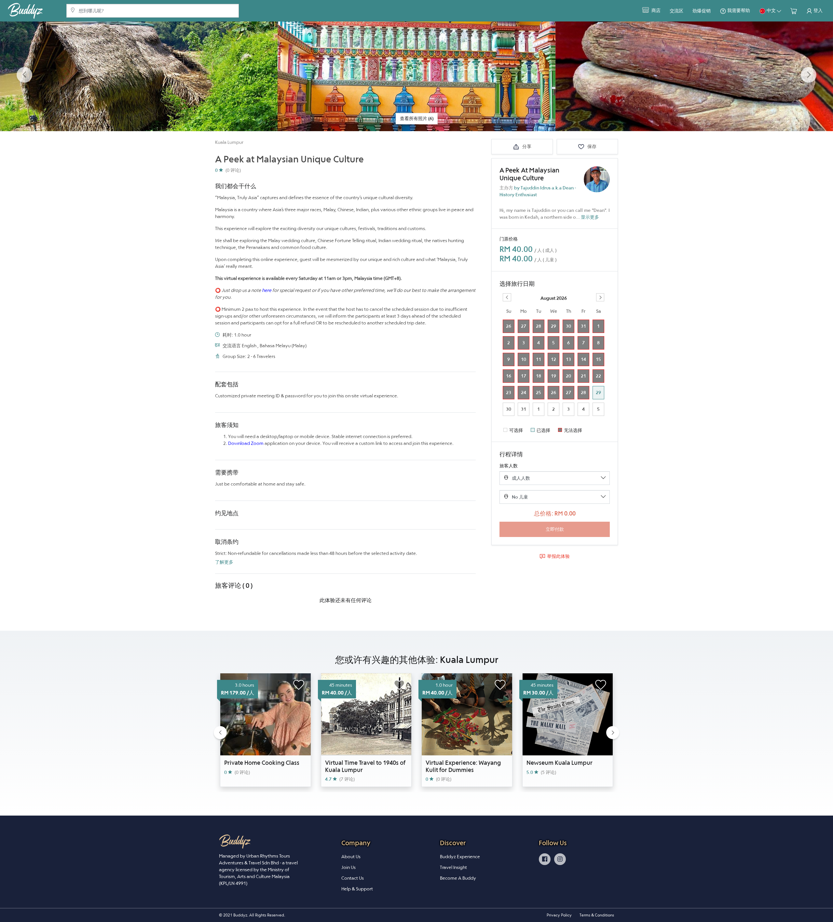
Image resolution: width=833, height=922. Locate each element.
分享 (526, 146)
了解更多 (224, 562)
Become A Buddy (458, 878)
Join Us (348, 867)
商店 (655, 10)
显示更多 (590, 217)
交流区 (676, 11)
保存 (591, 146)
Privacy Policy (559, 915)
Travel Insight (453, 867)
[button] (24, 75)
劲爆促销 (701, 11)
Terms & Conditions (597, 915)
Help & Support (357, 889)
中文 (771, 10)
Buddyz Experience (460, 857)
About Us (351, 857)
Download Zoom (246, 443)
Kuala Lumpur (229, 142)
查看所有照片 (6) (416, 118)
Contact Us (352, 878)
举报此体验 (558, 556)
